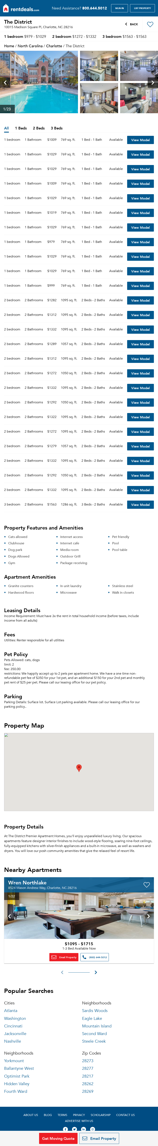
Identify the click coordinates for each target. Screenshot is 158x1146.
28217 (87, 1076)
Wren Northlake (27, 882)
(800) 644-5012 (97, 957)
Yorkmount (14, 1060)
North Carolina (30, 46)
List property (142, 8)
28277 (87, 1068)
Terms (62, 1115)
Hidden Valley (16, 1083)
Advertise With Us (79, 1121)
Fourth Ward (15, 1091)
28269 (87, 1091)
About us (30, 1115)
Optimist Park (16, 1076)
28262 (87, 1083)
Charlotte (54, 46)
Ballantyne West (19, 1068)
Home (9, 46)
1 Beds (21, 128)
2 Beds (39, 128)
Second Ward (94, 1033)
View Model (140, 140)
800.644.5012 (94, 8)
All (6, 128)
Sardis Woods (95, 1010)
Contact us (125, 1115)
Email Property (67, 957)
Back (133, 24)
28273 (87, 1060)
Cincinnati (13, 1026)
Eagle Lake (92, 1018)
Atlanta (10, 1010)
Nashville (12, 1041)
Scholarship (100, 1115)
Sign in (119, 8)
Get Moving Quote (58, 1138)
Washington (15, 1018)
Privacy (79, 1115)
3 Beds (57, 128)
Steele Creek (94, 1041)
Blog (48, 1115)
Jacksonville (15, 1033)
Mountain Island (97, 1026)
